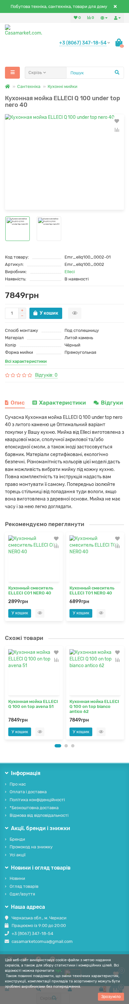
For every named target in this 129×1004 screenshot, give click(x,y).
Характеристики (62, 402)
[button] (58, 745)
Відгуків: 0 (46, 375)
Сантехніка (28, 86)
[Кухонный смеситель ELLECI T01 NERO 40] (95, 558)
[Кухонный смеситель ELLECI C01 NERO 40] (34, 558)
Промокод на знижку (31, 846)
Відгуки (112, 402)
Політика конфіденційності (37, 799)
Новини (17, 878)
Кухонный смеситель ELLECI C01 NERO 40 (30, 590)
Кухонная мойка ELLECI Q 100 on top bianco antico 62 (94, 706)
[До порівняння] (117, 130)
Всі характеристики (26, 361)
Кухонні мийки (62, 86)
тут (58, 970)
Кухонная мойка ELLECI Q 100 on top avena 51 (33, 704)
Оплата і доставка (28, 791)
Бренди (17, 839)
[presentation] (7, 692)
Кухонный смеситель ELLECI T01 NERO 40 (91, 590)
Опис (18, 402)
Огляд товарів (24, 886)
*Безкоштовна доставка (34, 807)
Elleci (69, 271)
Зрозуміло (111, 996)
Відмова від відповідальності (39, 815)
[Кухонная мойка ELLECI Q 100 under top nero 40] (64, 162)
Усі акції (17, 854)
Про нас (18, 784)
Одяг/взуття (22, 893)
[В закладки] (117, 121)
